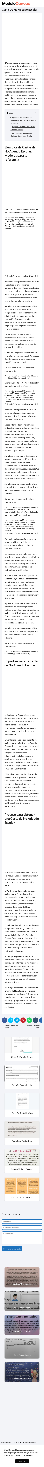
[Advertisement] (22, 38)
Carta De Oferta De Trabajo (33, 1027)
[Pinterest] (23, 1020)
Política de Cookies (26, 1455)
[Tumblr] (35, 1020)
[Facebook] (4, 1020)
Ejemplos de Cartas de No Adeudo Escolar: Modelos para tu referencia (23, 120)
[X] (17, 1020)
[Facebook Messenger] (10, 1020)
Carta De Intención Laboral (11, 1027)
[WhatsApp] (29, 1020)
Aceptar (22, 1461)
